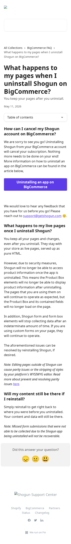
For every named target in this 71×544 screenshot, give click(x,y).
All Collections (13, 48)
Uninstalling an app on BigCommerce (36, 184)
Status (26, 513)
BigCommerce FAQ (39, 48)
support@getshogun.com (42, 216)
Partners (54, 508)
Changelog (42, 513)
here (16, 384)
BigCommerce (35, 508)
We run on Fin (38, 532)
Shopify (16, 508)
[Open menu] (63, 7)
